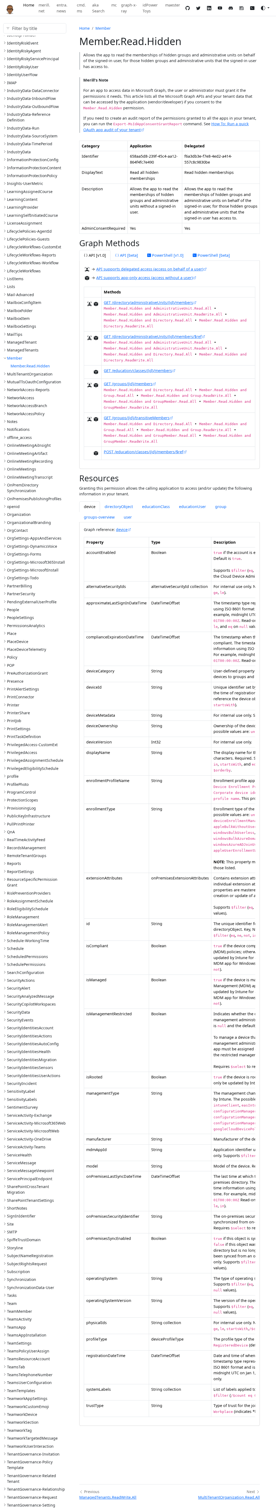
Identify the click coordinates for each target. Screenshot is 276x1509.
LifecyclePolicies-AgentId (29, 231)
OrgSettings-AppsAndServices (34, 538)
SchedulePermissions (26, 964)
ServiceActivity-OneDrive (29, 1139)
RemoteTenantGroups (26, 855)
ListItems (15, 278)
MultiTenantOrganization (30, 374)
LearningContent (22, 199)
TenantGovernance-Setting (31, 1505)
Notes (12, 421)
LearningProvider (22, 207)
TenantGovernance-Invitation (33, 1454)
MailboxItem (18, 318)
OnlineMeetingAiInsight (29, 445)
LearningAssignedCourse (30, 191)
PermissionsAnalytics (26, 625)
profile (13, 776)
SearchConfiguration (25, 972)
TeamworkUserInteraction (30, 1446)
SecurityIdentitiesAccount (30, 1027)
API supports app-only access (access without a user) (144, 277)
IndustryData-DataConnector (33, 90)
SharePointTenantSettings (30, 1200)
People (13, 609)
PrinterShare (18, 712)
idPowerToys (150, 7)
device (121, 529)
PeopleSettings (20, 617)
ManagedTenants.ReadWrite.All (107, 1497)
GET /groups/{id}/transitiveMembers (137, 417)
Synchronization (21, 1279)
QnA (11, 831)
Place (11, 633)
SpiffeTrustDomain (24, 1239)
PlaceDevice (17, 641)
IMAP (11, 82)
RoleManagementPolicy (28, 932)
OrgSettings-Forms (24, 554)
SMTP (12, 1231)
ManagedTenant (22, 342)
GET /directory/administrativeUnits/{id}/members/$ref (153, 336)
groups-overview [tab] (99, 517)
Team (12, 1303)
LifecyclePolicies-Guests (28, 239)
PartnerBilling (19, 585)
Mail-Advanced (20, 294)
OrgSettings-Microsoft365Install (36, 562)
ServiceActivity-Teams (26, 1146)
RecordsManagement (26, 847)
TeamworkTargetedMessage (32, 1438)
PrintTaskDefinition (24, 736)
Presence (15, 681)
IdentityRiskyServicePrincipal (33, 58)
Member (14, 358)
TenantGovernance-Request (32, 1497)
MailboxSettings (21, 326)
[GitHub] (187, 8)
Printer (13, 705)
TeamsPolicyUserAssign (28, 1351)
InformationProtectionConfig (32, 159)
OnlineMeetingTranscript (30, 477)
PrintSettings (18, 728)
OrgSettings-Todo (23, 577)
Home (28, 5)
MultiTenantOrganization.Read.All (229, 1497)
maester (172, 5)
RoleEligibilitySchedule (27, 908)
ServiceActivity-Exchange (29, 1115)
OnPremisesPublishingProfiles (34, 498)
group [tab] (220, 506)
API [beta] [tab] (128, 255)
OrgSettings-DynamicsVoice (32, 546)
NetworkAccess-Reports (28, 389)
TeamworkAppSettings (27, 1398)
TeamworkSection (23, 1422)
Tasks (12, 1295)
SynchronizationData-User (30, 1287)
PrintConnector (20, 696)
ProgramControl (21, 792)
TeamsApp (16, 1327)
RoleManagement (23, 916)
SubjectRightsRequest (27, 1263)
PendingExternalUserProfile (32, 601)
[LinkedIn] (209, 8)
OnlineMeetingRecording (30, 461)
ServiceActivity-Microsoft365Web (36, 1123)
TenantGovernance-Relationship (36, 1489)
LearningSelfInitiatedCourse (32, 215)
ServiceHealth (19, 1155)
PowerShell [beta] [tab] (213, 255)
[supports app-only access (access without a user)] (87, 278)
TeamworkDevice (22, 1414)
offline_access (19, 437)
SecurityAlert (18, 988)
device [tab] (89, 506)
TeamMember (19, 1311)
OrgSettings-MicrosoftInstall (32, 570)
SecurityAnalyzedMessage (30, 996)
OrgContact (17, 530)
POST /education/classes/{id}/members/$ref (143, 451)
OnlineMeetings (21, 469)
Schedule (15, 948)
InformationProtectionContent (34, 167)
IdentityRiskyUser (23, 66)
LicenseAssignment (24, 223)
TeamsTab (16, 1366)
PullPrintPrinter (21, 824)
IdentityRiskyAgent (24, 50)
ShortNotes (17, 1208)
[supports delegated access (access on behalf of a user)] (87, 269)
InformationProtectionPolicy (32, 175)
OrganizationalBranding (29, 522)
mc (114, 5)
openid (13, 506)
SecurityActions (21, 980)
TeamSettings (19, 1343)
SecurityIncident (22, 1083)
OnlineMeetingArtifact (27, 453)
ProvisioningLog (21, 808)
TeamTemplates (21, 1390)
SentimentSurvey (22, 1107)
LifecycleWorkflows (24, 270)
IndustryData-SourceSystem (32, 135)
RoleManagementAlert (27, 924)
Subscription (18, 1271)
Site (10, 1224)
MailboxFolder (20, 310)
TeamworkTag (19, 1430)
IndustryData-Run (23, 128)
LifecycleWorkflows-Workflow (32, 262)
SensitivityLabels (22, 1099)
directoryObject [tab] (119, 506)
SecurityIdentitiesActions (29, 1035)
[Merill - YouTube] (220, 8)
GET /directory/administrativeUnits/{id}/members (148, 302)
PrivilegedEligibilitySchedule (32, 768)
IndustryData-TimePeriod (29, 143)
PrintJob (14, 720)
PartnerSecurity (21, 593)
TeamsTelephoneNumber (30, 1374)
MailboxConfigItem (24, 302)
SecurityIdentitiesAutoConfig (33, 1043)
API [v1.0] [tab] (97, 255)
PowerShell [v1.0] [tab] (167, 255)
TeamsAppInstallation (26, 1335)
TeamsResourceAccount (28, 1358)
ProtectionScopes (22, 800)
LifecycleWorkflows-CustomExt (34, 246)
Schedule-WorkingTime (28, 940)
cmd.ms (81, 7)
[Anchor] (145, 243)
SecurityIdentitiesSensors (30, 1067)
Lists (11, 286)
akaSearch (98, 7)
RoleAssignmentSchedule (30, 901)
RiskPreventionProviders (29, 893)
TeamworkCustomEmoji (28, 1406)
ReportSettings (20, 871)
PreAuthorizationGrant (27, 673)
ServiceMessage (21, 1162)
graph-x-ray (129, 7)
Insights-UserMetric (25, 183)
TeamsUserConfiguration (29, 1382)
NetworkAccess (20, 397)
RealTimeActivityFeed (26, 839)
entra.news (62, 7)
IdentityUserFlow (22, 74)
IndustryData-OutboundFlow (33, 106)
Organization (19, 514)
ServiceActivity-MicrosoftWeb (33, 1131)
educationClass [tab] (156, 506)
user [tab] (128, 517)
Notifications (18, 429)
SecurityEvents (20, 1020)
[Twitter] (198, 8)
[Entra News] (241, 8)
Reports (14, 863)
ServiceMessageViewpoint (30, 1170)
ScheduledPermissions (27, 956)
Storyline (15, 1247)
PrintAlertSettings (23, 689)
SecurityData (18, 1012)
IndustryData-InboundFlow (31, 98)
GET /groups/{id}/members (128, 383)
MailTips (14, 334)
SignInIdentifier (21, 1216)
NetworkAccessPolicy (25, 413)
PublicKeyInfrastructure (28, 815)
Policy (12, 657)
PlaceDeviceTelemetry (26, 649)
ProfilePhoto (18, 784)
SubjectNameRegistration (30, 1255)
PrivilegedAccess (22, 752)
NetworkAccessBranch (27, 405)
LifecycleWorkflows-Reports (31, 255)
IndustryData (19, 151)
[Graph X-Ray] (252, 8)
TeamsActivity (19, 1319)
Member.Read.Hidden (30, 365)
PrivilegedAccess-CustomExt (32, 744)
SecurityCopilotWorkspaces (31, 1004)
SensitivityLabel (21, 1091)
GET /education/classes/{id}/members (138, 370)
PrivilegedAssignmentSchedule (35, 760)
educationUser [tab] (192, 506)
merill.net (44, 7)
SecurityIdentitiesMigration (32, 1059)
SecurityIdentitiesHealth (29, 1051)
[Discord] (230, 8)
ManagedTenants (23, 350)
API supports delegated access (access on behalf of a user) (149, 269)
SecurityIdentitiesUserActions (33, 1075)
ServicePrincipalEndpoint (29, 1178)
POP (10, 665)
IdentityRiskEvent (22, 43)
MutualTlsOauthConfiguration (34, 381)
